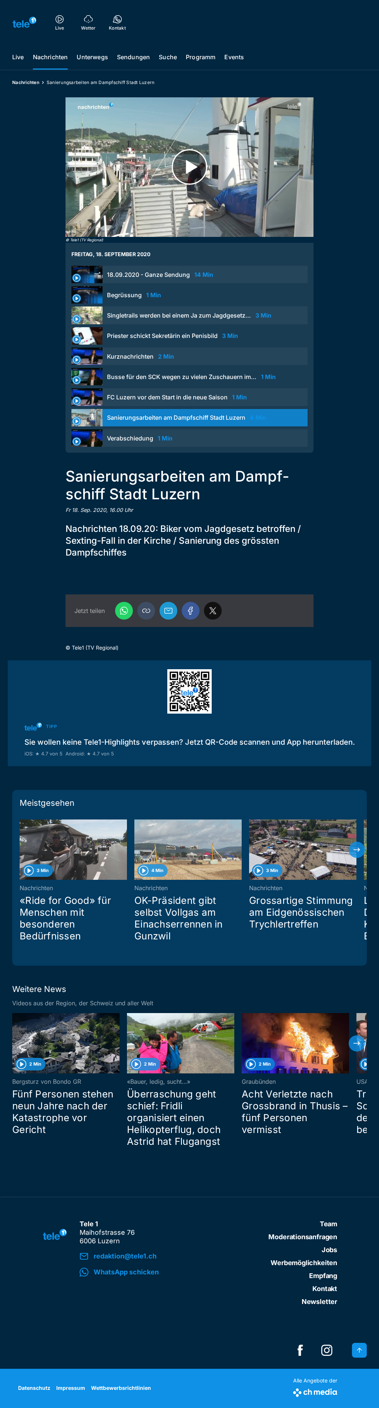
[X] (213, 611)
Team (328, 1224)
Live (18, 57)
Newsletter (319, 1301)
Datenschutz (34, 1388)
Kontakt (324, 1289)
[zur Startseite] (24, 22)
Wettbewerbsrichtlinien (121, 1388)
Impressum (70, 1388)
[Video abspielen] (189, 167)
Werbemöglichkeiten (304, 1263)
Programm (200, 57)
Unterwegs (92, 57)
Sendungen (133, 57)
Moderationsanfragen (302, 1237)
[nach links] (22, 850)
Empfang (323, 1276)
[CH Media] (315, 1391)
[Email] (168, 611)
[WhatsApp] (124, 611)
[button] (146, 611)
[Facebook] (190, 611)
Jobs (329, 1250)
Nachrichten (50, 57)
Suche (168, 57)
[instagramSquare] (326, 1350)
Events (234, 57)
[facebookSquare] (300, 1350)
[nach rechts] (357, 850)
